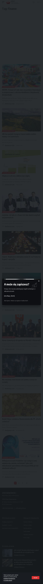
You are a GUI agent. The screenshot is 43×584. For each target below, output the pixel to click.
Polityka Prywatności (9, 578)
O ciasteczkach (8, 580)
